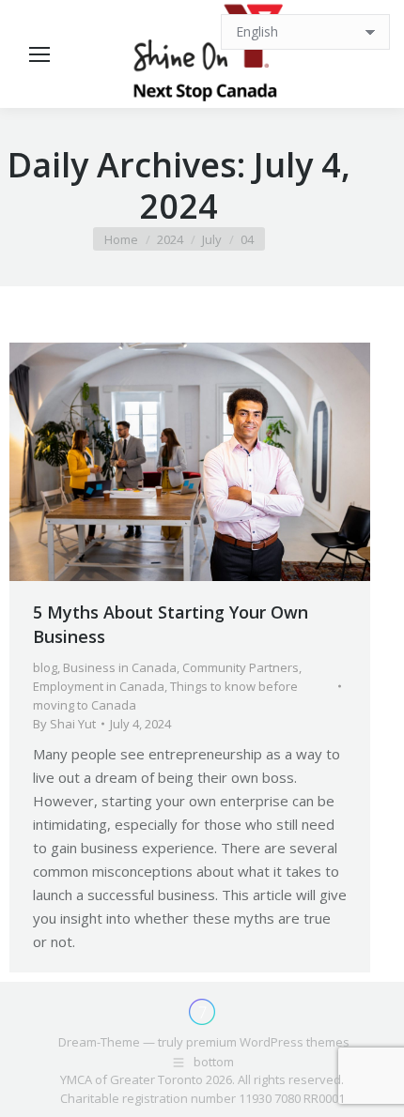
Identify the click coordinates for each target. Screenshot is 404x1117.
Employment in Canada (98, 686)
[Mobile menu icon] (39, 54)
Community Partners (240, 667)
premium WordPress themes (268, 1041)
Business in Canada (120, 667)
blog (45, 667)
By (64, 723)
